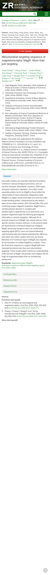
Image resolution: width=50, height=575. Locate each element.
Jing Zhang (6, 73)
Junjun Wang (34, 70)
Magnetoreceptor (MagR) (22, 263)
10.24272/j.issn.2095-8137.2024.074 (31, 316)
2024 (23, 20)
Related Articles (10, 286)
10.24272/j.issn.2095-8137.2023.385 (21, 23)
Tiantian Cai (7, 81)
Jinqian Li (6, 78)
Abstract (7, 176)
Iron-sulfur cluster (9, 268)
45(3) (30, 20)
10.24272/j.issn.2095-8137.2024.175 (23, 308)
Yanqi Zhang (7, 70)
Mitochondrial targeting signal (32, 265)
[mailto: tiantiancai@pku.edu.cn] (19, 80)
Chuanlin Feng (34, 76)
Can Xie (29, 78)
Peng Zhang (21, 70)
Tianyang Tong (20, 73)
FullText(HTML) (9, 274)
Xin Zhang (16, 78)
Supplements (10, 292)
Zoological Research (10, 20)
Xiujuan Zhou (35, 73)
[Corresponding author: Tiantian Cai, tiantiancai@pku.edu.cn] (17, 80)
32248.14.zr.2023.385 (17, 26)
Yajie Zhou (6, 76)
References (10, 280)
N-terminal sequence (10, 265)
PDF (26, 51)
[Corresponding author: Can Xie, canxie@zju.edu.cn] (39, 77)
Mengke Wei (19, 76)
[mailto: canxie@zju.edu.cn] (41, 77)
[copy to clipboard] (41, 44)
